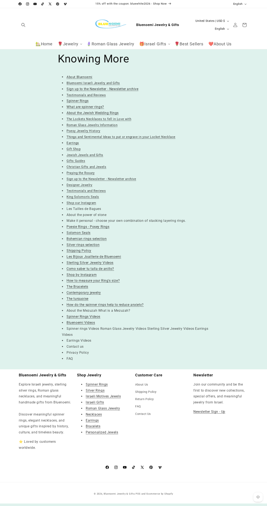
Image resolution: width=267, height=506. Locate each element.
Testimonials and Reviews (86, 95)
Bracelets (93, 426)
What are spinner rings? (85, 107)
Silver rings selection (83, 245)
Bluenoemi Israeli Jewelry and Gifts (93, 83)
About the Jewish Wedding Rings (93, 113)
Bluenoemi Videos (81, 323)
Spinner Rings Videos (83, 317)
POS (138, 493)
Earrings (73, 143)
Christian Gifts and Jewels (86, 167)
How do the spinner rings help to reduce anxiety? (105, 305)
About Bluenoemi (79, 77)
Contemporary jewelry (84, 293)
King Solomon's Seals (83, 197)
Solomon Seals (79, 233)
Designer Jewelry (79, 185)
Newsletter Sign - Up (209, 412)
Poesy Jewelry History (83, 131)
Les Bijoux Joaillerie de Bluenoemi (94, 257)
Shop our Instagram (81, 203)
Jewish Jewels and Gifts (85, 155)
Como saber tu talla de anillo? (90, 269)
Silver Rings (95, 390)
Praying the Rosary (81, 173)
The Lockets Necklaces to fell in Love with (99, 119)
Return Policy (144, 399)
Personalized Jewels (102, 432)
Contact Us (143, 413)
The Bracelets (77, 287)
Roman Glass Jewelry (103, 408)
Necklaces (94, 414)
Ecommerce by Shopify (159, 493)
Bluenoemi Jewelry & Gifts (119, 493)
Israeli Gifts (95, 402)
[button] (23, 25)
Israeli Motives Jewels (103, 396)
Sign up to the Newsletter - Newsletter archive (103, 89)
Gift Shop (74, 149)
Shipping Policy (146, 391)
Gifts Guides (76, 161)
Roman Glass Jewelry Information (92, 125)
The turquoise (77, 299)
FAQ (138, 406)
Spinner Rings (78, 101)
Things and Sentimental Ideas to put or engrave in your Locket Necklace (121, 137)
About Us (141, 384)
